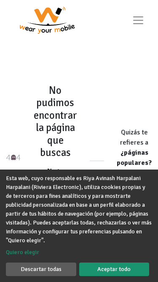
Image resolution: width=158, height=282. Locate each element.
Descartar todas (41, 269)
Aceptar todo (114, 269)
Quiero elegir (22, 252)
